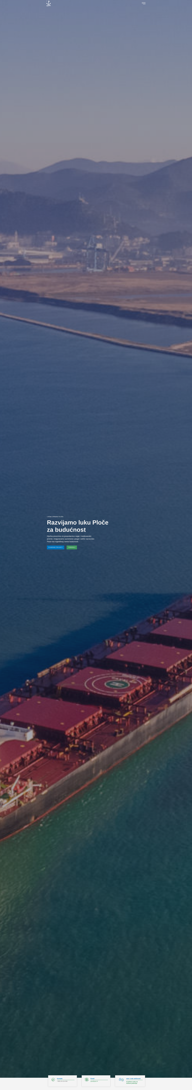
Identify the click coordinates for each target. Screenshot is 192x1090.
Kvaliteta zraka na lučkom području (132, 1082)
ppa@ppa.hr (94, 1081)
